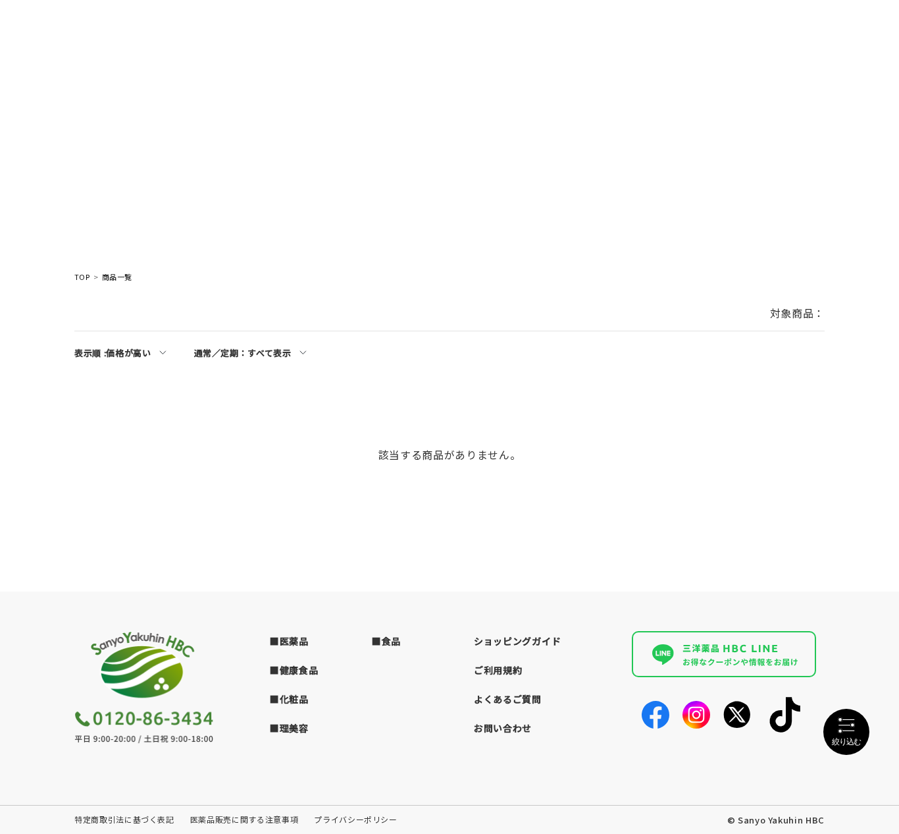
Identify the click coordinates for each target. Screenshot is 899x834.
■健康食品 (294, 670)
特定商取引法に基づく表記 (124, 819)
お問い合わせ (503, 728)
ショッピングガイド (517, 641)
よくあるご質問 (508, 699)
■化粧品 (289, 699)
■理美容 (289, 728)
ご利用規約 (498, 670)
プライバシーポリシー (356, 819)
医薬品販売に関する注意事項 (244, 819)
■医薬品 (289, 641)
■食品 (386, 641)
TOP (82, 277)
